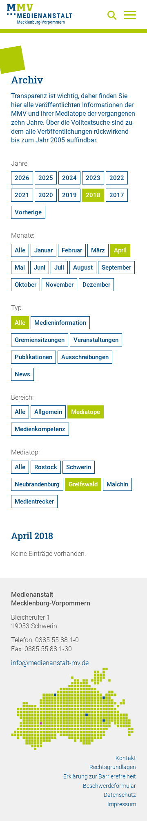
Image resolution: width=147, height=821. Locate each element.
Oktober (25, 284)
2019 (69, 195)
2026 (22, 178)
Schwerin (78, 467)
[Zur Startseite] (39, 15)
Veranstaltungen (96, 340)
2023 (93, 178)
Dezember (96, 284)
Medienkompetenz (40, 429)
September (116, 267)
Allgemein (48, 412)
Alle (20, 250)
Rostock (45, 467)
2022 (116, 178)
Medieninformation (60, 322)
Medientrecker (34, 501)
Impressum (121, 804)
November (59, 284)
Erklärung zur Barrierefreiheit (99, 776)
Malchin (117, 484)
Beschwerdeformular (109, 786)
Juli (59, 267)
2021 (22, 195)
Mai (20, 267)
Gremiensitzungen (40, 340)
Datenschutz (120, 795)
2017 (116, 195)
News (22, 374)
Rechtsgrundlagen (112, 767)
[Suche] (113, 16)
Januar (43, 250)
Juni (39, 267)
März (98, 250)
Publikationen (33, 357)
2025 (45, 178)
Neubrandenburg (37, 484)
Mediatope (85, 412)
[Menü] (130, 15)
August (83, 267)
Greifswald (83, 484)
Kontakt (126, 758)
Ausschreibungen (85, 357)
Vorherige (28, 212)
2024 (69, 178)
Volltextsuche (90, 122)
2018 (93, 195)
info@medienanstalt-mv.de (50, 663)
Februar (72, 250)
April (120, 250)
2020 (45, 195)
